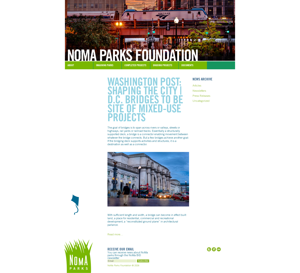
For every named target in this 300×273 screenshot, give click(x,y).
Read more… (115, 234)
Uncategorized (201, 100)
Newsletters (199, 90)
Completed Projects (135, 65)
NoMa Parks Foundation (150, 52)
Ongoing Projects (162, 65)
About (71, 65)
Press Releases (201, 95)
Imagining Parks (104, 65)
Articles (197, 85)
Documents (187, 65)
